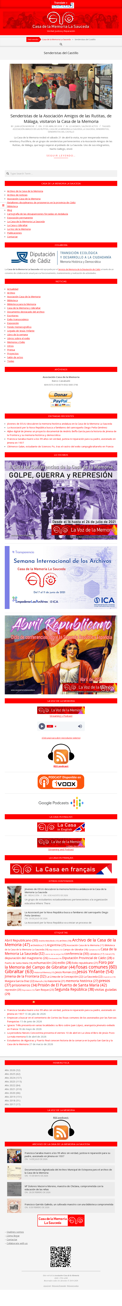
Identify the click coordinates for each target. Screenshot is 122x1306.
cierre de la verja (54, 954)
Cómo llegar (13, 1235)
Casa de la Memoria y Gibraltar (24, 307)
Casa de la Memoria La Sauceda (65, 129)
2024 (12, 1077)
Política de (73, 1286)
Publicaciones (14, 232)
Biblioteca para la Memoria (21, 304)
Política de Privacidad (59, 1286)
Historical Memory (44, 972)
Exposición (13, 323)
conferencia (76, 953)
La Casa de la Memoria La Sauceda (26, 221)
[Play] (42, 726)
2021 (12, 1089)
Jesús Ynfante (95, 971)
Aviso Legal (47, 1286)
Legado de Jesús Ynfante (20, 330)
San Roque (44, 989)
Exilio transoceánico (18, 319)
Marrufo (41, 981)
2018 (12, 1100)
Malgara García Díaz (19, 981)
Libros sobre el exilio (18, 338)
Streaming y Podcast (61, 715)
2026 (12, 1070)
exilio (64, 962)
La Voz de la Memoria (19, 229)
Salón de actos (89, 126)
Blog (9, 210)
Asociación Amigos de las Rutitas (30, 129)
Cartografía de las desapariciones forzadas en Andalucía (37, 213)
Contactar (12, 236)
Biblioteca (12, 206)
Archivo (11, 292)
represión (13, 989)
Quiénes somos (15, 1231)
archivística (38, 945)
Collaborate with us (17, 1243)
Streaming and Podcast (61, 849)
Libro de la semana (17, 334)
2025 (12, 1073)
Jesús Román (65, 972)
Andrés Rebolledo (49, 940)
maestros (109, 977)
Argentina (56, 945)
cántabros (96, 953)
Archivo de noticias (17, 194)
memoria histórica (82, 981)
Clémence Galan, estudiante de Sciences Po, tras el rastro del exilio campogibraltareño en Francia (60, 446)
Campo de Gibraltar (75, 949)
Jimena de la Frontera (25, 976)
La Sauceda (89, 129)
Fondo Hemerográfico (19, 326)
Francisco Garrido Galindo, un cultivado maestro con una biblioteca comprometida (69, 1204)
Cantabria (94, 950)
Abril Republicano (21, 940)
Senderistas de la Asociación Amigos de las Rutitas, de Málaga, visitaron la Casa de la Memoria (61, 118)
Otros (10, 345)
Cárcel (110, 954)
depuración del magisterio (26, 958)
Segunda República (74, 989)
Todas (10, 361)
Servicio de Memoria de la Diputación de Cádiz (79, 269)
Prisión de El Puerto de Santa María (72, 985)
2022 (12, 1085)
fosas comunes (96, 967)
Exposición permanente (20, 217)
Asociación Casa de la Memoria (24, 198)
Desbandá (55, 958)
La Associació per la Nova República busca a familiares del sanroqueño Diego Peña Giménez (57, 427)
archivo (65, 940)
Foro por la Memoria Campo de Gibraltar (62, 1002)
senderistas (102, 129)
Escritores (12, 315)
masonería (56, 981)
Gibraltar (19, 971)
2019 (12, 1096)
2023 (12, 1081)
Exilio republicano (85, 963)
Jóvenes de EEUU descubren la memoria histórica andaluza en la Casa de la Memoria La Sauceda (59, 423)
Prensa (11, 349)
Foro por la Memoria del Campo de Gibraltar (59, 965)
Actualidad (12, 288)
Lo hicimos (75, 126)
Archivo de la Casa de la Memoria (25, 191)
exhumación (45, 963)
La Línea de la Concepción (64, 976)
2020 (12, 1092)
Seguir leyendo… (61, 155)
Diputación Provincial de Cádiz (87, 958)
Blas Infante (55, 950)
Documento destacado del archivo (25, 311)
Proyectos (13, 353)
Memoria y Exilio (16, 342)
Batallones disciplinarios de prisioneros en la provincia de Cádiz (41, 202)
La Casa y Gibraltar (17, 225)
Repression (28, 990)
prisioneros (24, 985)
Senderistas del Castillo (61, 131)
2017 (12, 1104)
